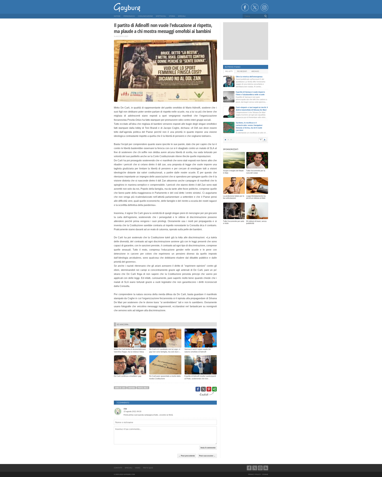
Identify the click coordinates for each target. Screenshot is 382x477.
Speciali (128, 468)
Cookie (265, 474)
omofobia (131, 387)
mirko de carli (120, 387)
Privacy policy (254, 474)
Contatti (118, 468)
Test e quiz (148, 468)
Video (137, 468)
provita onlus (143, 387)
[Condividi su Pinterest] (209, 389)
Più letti (229, 71)
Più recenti (242, 71)
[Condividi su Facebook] (197, 389)
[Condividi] (214, 389)
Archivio (255, 71)
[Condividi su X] (203, 389)
